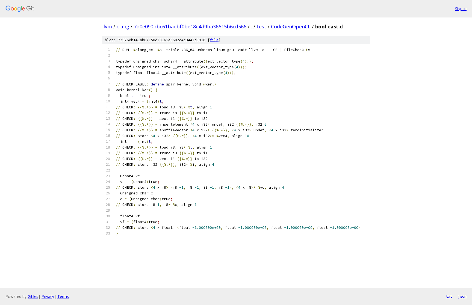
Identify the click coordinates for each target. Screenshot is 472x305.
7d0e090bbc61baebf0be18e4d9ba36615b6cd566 (190, 26)
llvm (107, 26)
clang (123, 26)
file (214, 40)
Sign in (461, 8)
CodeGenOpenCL (291, 26)
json (462, 296)
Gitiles (33, 296)
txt (449, 296)
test (261, 26)
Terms (63, 296)
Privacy (48, 296)
